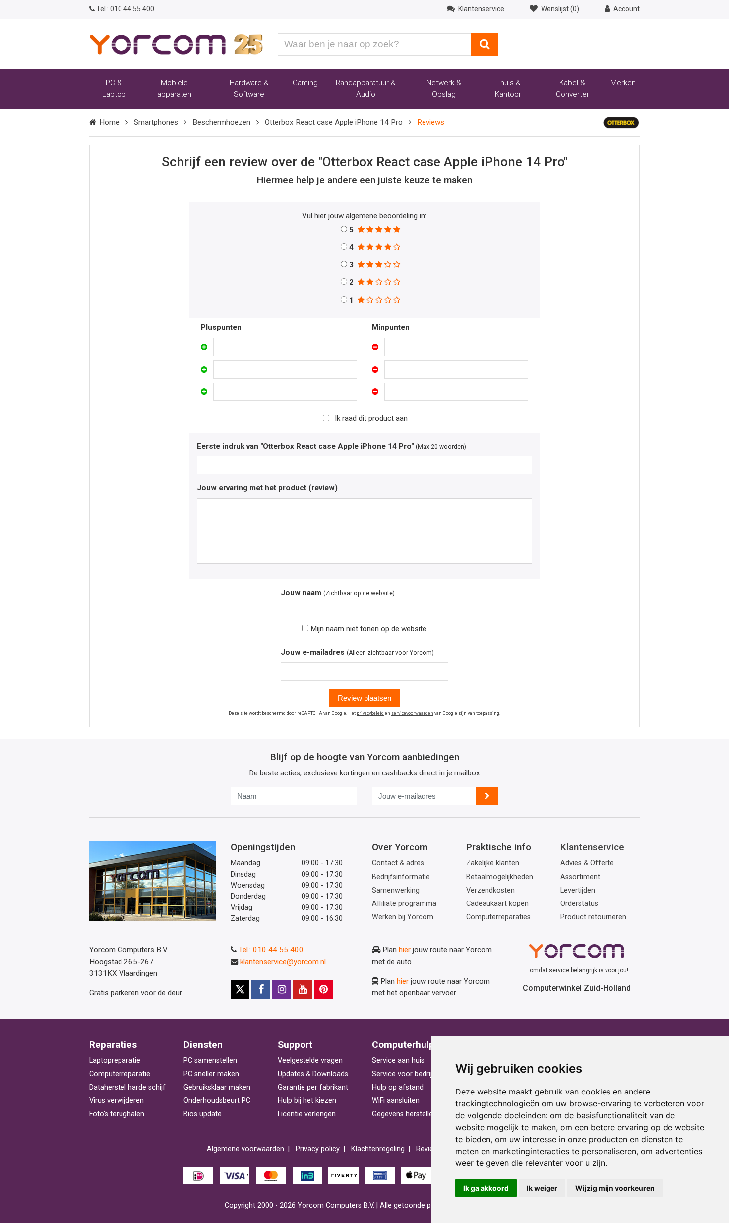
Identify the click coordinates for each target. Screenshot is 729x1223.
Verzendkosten (490, 890)
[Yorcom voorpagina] (176, 43)
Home (109, 122)
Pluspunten (221, 327)
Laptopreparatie (114, 1060)
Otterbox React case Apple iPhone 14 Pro (334, 122)
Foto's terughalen (116, 1114)
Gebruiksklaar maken (216, 1087)
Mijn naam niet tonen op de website (367, 628)
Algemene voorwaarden (245, 1149)
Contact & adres (398, 863)
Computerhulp (403, 1044)
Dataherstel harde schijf (127, 1087)
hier (405, 949)
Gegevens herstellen (404, 1114)
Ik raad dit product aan (371, 418)
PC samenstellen (210, 1060)
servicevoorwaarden (412, 713)
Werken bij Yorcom (402, 917)
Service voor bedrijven (407, 1074)
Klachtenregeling (378, 1149)
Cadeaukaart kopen (497, 904)
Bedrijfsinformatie (401, 877)
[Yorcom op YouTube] (302, 989)
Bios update (202, 1114)
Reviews (429, 1149)
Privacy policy (318, 1149)
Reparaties (113, 1044)
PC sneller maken (211, 1074)
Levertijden (577, 890)
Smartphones (156, 122)
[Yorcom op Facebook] (260, 989)
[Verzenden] (487, 796)
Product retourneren (593, 917)
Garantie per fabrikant (313, 1087)
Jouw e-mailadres (313, 652)
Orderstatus (579, 904)
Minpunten (391, 327)
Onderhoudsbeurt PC (216, 1100)
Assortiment (580, 877)
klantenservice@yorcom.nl (283, 961)
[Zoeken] (484, 44)
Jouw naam (301, 592)
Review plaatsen (364, 698)
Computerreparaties (498, 917)
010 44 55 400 (125, 9)
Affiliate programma (404, 904)
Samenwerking (396, 890)
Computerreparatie (119, 1074)
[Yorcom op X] (240, 989)
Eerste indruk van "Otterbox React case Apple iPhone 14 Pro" (305, 446)
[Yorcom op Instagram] (281, 989)
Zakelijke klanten (492, 863)
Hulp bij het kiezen (307, 1100)
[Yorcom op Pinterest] (323, 989)
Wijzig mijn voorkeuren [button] (615, 1188)
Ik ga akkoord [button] (486, 1188)
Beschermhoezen (221, 122)
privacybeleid (370, 713)
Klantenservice (592, 847)
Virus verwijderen (116, 1100)
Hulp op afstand (398, 1087)
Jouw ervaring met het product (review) (267, 487)
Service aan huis (398, 1060)
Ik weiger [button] (542, 1188)
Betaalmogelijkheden (499, 877)
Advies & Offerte (587, 863)
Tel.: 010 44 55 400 (271, 949)
